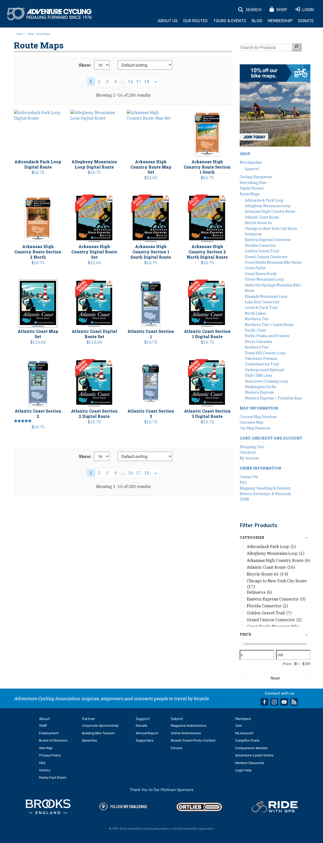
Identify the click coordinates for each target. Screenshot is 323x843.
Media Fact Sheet (52, 777)
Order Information (260, 468)
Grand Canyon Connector (266, 257)
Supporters (144, 740)
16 (130, 81)
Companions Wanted (251, 748)
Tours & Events (229, 20)
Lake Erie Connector (262, 302)
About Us (168, 20)
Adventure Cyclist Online (254, 755)
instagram (274, 702)
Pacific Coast (255, 330)
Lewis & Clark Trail (261, 307)
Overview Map (251, 422)
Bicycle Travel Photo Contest (193, 740)
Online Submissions (186, 733)
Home (19, 34)
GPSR (244, 499)
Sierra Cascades (258, 341)
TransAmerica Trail (262, 364)
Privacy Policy (50, 755)
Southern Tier (257, 347)
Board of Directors (53, 740)
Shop (31, 34)
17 (138, 81)
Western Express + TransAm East (273, 398)
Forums (176, 748)
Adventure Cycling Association (49, 14)
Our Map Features (255, 428)
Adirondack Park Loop (264, 200)
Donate (306, 20)
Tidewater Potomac (261, 358)
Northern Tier (257, 319)
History (44, 770)
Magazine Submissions (188, 725)
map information (259, 408)
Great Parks (255, 268)
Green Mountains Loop (264, 279)
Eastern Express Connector (268, 239)
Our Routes (195, 20)
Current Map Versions (258, 417)
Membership (280, 20)
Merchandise (251, 162)
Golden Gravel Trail (262, 251)
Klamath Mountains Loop (266, 296)
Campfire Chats (247, 740)
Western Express (259, 392)
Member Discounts (249, 763)
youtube (284, 702)
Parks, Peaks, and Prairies (267, 336)
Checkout (248, 452)
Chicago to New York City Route (271, 228)
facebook (264, 702)
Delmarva (253, 234)
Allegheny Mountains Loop (267, 206)
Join (238, 725)
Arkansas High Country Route (270, 211)
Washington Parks (260, 387)
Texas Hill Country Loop (265, 353)
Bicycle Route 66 (258, 223)
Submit (177, 719)
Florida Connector (260, 245)
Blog (257, 20)
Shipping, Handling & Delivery (265, 488)
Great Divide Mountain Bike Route (273, 262)
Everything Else (253, 182)
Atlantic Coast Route (262, 217)
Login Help (243, 770)
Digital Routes (251, 188)
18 (146, 81)
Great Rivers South (261, 273)
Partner (88, 719)
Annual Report (147, 733)
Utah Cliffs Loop (258, 375)
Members (243, 719)
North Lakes (255, 313)
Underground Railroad (264, 370)
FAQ (243, 482)
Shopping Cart (252, 447)
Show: (85, 65)
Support (143, 719)
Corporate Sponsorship (100, 725)
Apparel (252, 169)
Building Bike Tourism (98, 733)
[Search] (296, 47)
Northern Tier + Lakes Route (269, 324)
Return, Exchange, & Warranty (265, 494)
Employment (49, 733)
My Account (249, 458)
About (44, 719)
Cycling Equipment (256, 177)
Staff (43, 725)
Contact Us (249, 477)
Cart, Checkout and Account (271, 438)
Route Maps (249, 194)
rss (294, 702)
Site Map (45, 748)
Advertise (89, 740)
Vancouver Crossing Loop (266, 381)
